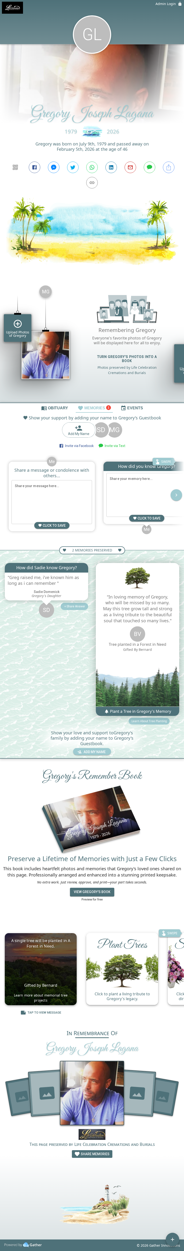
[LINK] (92, 182)
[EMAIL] (130, 167)
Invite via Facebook (79, 446)
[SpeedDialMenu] (172, 1239)
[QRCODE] (15, 167)
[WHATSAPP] (92, 167)
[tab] (54, 408)
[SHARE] (168, 167)
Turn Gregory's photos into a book (127, 359)
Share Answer (76, 606)
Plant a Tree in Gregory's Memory (140, 711)
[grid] (92, 342)
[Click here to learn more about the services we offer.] (92, 1135)
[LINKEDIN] (111, 167)
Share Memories (94, 1154)
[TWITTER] (73, 167)
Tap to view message (44, 1013)
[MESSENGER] (53, 167)
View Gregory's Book (92, 892)
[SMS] (149, 167)
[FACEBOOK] (34, 167)
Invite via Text (114, 446)
